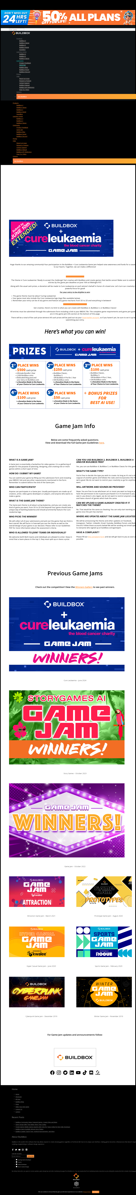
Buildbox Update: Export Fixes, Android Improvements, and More (35, 1131)
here (101, 442)
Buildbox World (24, 47)
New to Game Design (23, 1167)
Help (18, 76)
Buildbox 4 (22, 41)
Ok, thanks (95, 1192)
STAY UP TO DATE (16, 1154)
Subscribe (30, 1156)
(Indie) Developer (22, 1164)
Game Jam (22, 65)
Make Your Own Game (22, 1107)
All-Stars (18, 1099)
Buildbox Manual (24, 85)
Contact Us (19, 1109)
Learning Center (18, 116)
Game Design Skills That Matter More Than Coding (31, 1124)
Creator (20, 1162)
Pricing (15, 139)
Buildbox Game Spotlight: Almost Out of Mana (29, 1129)
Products (16, 103)
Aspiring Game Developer (24, 1160)
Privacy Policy (87, 1192)
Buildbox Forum (24, 70)
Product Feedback (25, 63)
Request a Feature (25, 81)
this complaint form (96, 537)
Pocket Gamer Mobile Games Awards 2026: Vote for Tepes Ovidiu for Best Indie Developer (43, 1127)
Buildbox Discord (24, 72)
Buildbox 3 (22, 45)
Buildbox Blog (23, 67)
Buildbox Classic (24, 43)
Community (16, 125)
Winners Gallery (84, 587)
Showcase (19, 1097)
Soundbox (19, 114)
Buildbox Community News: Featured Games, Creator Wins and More (36, 1122)
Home (17, 1094)
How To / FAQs (24, 90)
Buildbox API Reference (26, 87)
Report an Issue (24, 78)
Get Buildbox (22, 96)
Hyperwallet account (90, 317)
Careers (19, 92)
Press (17, 1104)
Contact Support (24, 83)
